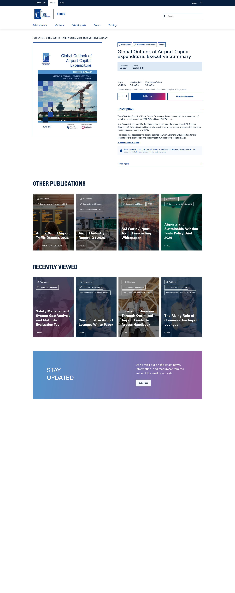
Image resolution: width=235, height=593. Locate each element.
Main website (40, 3)
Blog (62, 3)
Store (53, 3)
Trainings (112, 25)
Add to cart (148, 96)
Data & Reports (79, 25)
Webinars (59, 25)
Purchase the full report (128, 143)
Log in (194, 3)
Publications (39, 25)
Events (97, 25)
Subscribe (143, 383)
